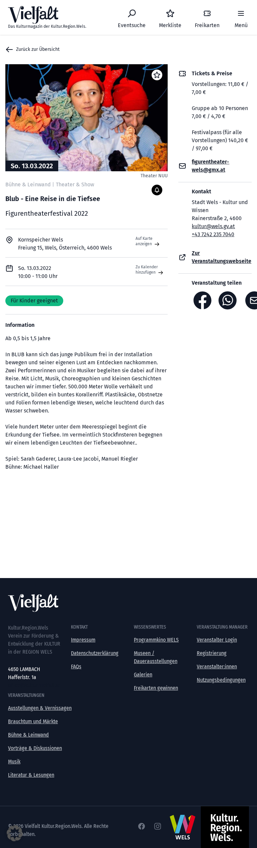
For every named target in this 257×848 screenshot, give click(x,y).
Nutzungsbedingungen (221, 680)
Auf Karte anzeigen (144, 241)
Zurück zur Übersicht (38, 49)
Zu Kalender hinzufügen (147, 270)
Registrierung (212, 653)
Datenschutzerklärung (94, 653)
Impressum (83, 640)
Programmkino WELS (156, 640)
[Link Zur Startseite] (128, 603)
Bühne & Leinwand (28, 735)
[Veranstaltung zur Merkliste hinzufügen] (157, 75)
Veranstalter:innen (217, 666)
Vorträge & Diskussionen (35, 748)
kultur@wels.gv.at (213, 226)
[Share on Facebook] (202, 300)
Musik (14, 761)
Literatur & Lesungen (31, 775)
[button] (14, 833)
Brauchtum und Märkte (33, 721)
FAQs (76, 666)
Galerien (143, 674)
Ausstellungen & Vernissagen (40, 708)
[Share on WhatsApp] (229, 300)
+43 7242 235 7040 (213, 234)
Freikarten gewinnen (156, 688)
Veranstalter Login (217, 640)
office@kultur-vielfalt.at (34, 685)
